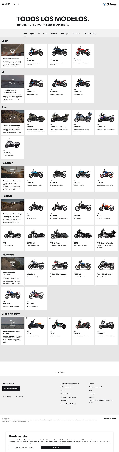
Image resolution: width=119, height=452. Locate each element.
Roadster (53, 33)
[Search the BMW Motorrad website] (14, 3)
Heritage (64, 33)
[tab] (25, 34)
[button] (6, 4)
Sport (32, 33)
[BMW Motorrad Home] (110, 4)
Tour (45, 33)
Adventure (76, 33)
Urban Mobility (90, 33)
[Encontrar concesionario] (19, 3)
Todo (25, 33)
